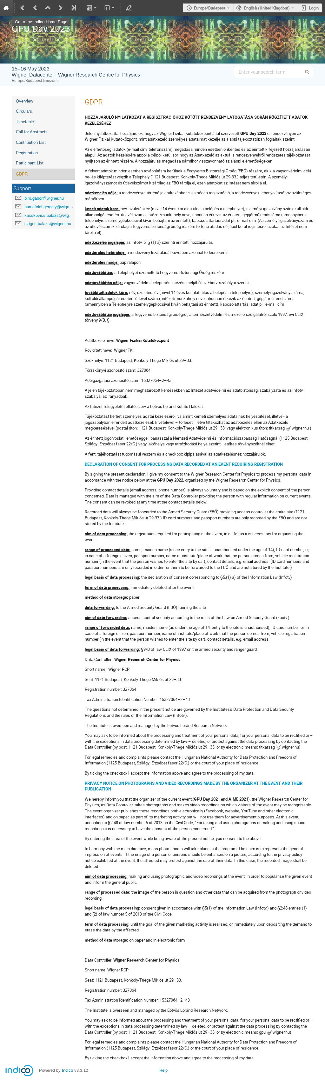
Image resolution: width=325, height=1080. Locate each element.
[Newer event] (60, 8)
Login (314, 8)
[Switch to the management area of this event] (129, 8)
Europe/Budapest (209, 8)
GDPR (22, 174)
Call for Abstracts (32, 132)
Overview (24, 101)
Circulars (24, 111)
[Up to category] (48, 8)
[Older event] (35, 8)
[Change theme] (110, 8)
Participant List (29, 163)
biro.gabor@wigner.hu (44, 198)
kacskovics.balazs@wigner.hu (52, 215)
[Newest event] (73, 8)
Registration (27, 152)
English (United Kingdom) (267, 8)
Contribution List (31, 142)
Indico (67, 1070)
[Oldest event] (22, 8)
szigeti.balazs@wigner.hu (47, 223)
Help (163, 1070)
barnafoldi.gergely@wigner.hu (51, 207)
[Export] (92, 8)
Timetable (25, 121)
